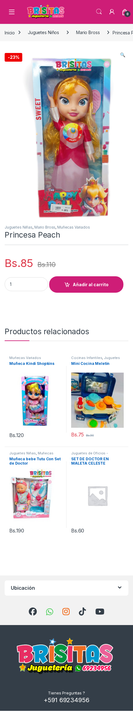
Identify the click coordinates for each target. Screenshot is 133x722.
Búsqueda (99, 11)
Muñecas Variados (73, 227)
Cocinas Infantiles (86, 358)
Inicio (10, 32)
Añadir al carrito (91, 284)
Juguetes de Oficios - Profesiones (89, 455)
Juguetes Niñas (18, 227)
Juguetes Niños (43, 32)
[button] (122, 55)
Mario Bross (88, 32)
